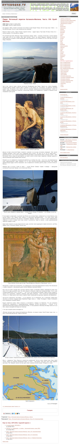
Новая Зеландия (64, 45)
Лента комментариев (65, 152)
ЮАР (61, 57)
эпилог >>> (17, 406)
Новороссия (63, 27)
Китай (61, 39)
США (61, 50)
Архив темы (5, 441)
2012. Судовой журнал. (65, 62)
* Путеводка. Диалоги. (65, 78)
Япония (62, 59)
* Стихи (62, 86)
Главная (3, 13)
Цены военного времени (71, 142)
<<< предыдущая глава (8, 406)
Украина (62, 29)
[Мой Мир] (17, 414)
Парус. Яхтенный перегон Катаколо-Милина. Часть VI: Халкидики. (22, 434)
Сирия (61, 48)
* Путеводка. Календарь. (65, 75)
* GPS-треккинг (63, 74)
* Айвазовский (63, 72)
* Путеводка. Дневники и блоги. (67, 77)
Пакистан (62, 47)
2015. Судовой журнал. (65, 66)
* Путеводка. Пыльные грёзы (66, 80)
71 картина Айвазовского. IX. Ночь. (68, 105)
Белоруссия (63, 26)
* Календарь (63, 83)
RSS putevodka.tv (64, 157)
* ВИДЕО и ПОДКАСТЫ (65, 18)
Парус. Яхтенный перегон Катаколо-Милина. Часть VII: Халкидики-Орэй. (26, 419)
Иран (61, 35)
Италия (62, 38)
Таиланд (62, 51)
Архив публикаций (64, 134)
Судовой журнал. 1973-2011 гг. (13, 425)
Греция (61, 33)
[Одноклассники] (16, 414)
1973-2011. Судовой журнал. (11, 13)
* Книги (61, 84)
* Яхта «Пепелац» (64, 71)
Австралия (62, 30)
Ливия (61, 42)
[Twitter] (14, 414)
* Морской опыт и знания (65, 23)
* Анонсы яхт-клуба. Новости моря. (68, 20)
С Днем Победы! (70, 149)
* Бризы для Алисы (64, 69)
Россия (61, 24)
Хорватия (62, 56)
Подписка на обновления (7, 1)
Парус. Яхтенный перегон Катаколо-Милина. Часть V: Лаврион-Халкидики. (24, 437)
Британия (62, 32)
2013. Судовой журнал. (65, 63)
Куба (61, 41)
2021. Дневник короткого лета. (67, 68)
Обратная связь (18, 1)
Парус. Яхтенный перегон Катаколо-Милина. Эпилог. (20, 417)
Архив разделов (63, 89)
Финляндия (62, 54)
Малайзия (62, 44)
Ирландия (62, 36)
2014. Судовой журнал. (65, 65)
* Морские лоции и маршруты (66, 21)
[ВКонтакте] (12, 414)
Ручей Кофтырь (63, 94)
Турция (61, 53)
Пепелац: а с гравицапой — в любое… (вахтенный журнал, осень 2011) (23, 428)
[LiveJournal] (19, 414)
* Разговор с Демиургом (65, 81)
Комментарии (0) (12, 16)
